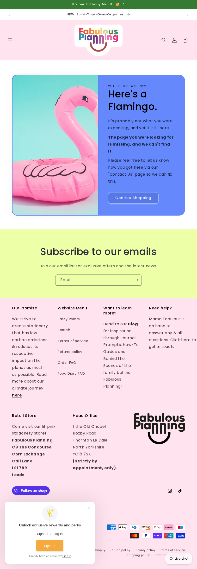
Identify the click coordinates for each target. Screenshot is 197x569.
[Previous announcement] (9, 14)
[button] (10, 40)
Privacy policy (145, 550)
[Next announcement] (187, 14)
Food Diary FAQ (71, 373)
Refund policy (70, 351)
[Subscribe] (136, 280)
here (186, 340)
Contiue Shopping (133, 197)
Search (64, 329)
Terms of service (73, 341)
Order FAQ (67, 362)
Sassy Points (69, 319)
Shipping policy (138, 555)
